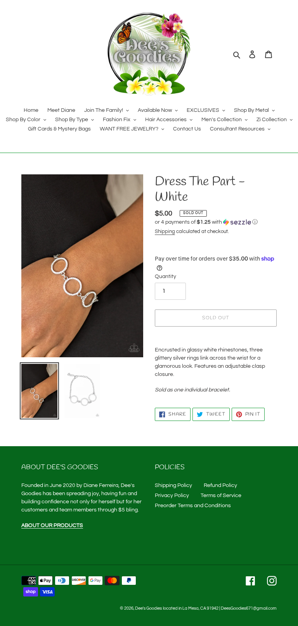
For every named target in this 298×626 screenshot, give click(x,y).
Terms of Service (221, 495)
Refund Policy (220, 485)
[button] (206, 222)
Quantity (165, 276)
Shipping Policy (173, 485)
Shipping (165, 231)
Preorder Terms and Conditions (193, 505)
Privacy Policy (172, 495)
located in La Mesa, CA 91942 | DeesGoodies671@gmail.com (220, 608)
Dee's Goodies (148, 608)
